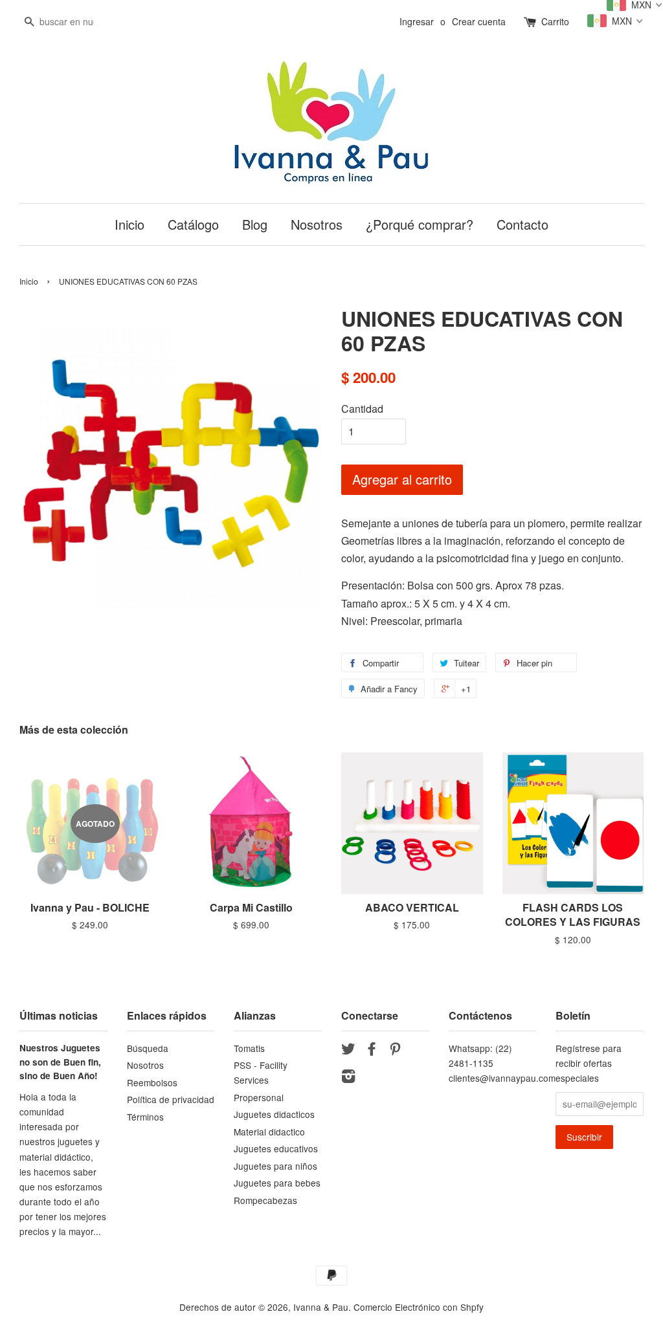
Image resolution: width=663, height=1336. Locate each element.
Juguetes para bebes (277, 1182)
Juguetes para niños (275, 1165)
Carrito (555, 21)
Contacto (522, 224)
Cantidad (362, 408)
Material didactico (269, 1131)
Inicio (129, 224)
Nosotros (317, 224)
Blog (254, 224)
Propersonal (259, 1097)
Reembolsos (152, 1082)
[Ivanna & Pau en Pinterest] (395, 1050)
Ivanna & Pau (320, 1306)
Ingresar (416, 21)
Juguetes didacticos (274, 1114)
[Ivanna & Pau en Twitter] (348, 1050)
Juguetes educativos (276, 1148)
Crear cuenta (479, 21)
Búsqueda (147, 1048)
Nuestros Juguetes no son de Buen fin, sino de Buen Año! (60, 1062)
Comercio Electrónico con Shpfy (419, 1306)
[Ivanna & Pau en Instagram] (348, 1077)
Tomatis (249, 1048)
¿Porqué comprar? (419, 224)
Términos (145, 1116)
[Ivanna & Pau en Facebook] (372, 1050)
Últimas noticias (58, 1015)
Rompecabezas (265, 1200)
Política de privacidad (170, 1099)
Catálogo (193, 224)
